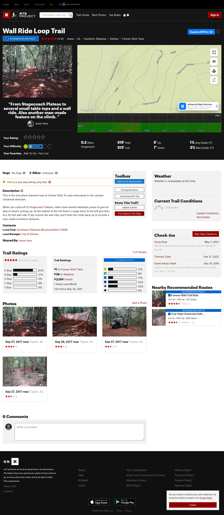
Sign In (215, 14)
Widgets (83, 480)
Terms (119, 510)
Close (193, 504)
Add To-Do (30, 153)
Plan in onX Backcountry (129, 181)
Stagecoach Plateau (41, 207)
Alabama (68, 274)
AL (78, 38)
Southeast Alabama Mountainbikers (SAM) (42, 229)
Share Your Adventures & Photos (145, 475)
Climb (6, 4)
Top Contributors (136, 470)
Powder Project (183, 480)
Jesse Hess (41, 123)
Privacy (128, 510)
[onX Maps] (11, 464)
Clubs (81, 485)
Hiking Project (183, 470)
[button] (6, 71)
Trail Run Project (184, 475)
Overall (68, 279)
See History (203, 217)
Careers (8, 491)
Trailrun (39, 4)
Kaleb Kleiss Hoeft (165, 263)
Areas (70, 38)
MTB (17, 4)
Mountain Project (136, 480)
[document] (193, 500)
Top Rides (115, 14)
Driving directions (129, 189)
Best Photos (99, 14)
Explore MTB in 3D (201, 31)
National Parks (183, 485)
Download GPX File (129, 196)
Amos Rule (160, 241)
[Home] (21, 15)
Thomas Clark (162, 256)
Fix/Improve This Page (129, 213)
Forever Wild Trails (133, 38)
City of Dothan (29, 234)
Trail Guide (82, 14)
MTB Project (133, 485)
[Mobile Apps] (126, 14)
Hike (26, 4)
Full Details (140, 252)
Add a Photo (139, 302)
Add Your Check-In (205, 234)
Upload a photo (129, 207)
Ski (52, 4)
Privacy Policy (206, 498)
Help (81, 475)
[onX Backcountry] (69, 4)
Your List (43, 153)
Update (208, 213)
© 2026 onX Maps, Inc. (103, 510)
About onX (10, 486)
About (81, 470)
